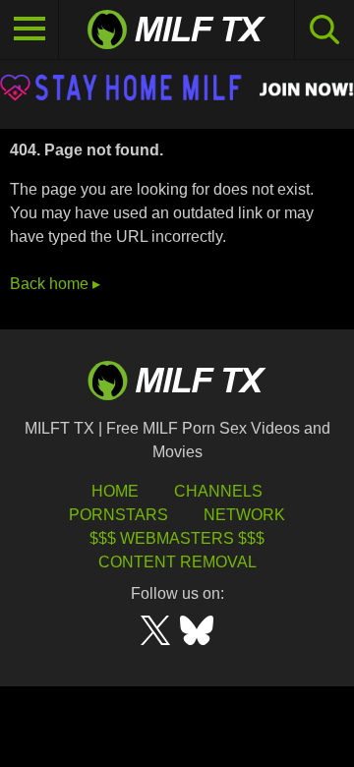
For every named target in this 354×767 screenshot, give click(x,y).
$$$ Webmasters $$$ (177, 538)
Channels (218, 491)
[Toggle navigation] (29, 29)
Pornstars (118, 514)
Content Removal (177, 562)
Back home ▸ (55, 283)
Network (244, 514)
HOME (115, 491)
